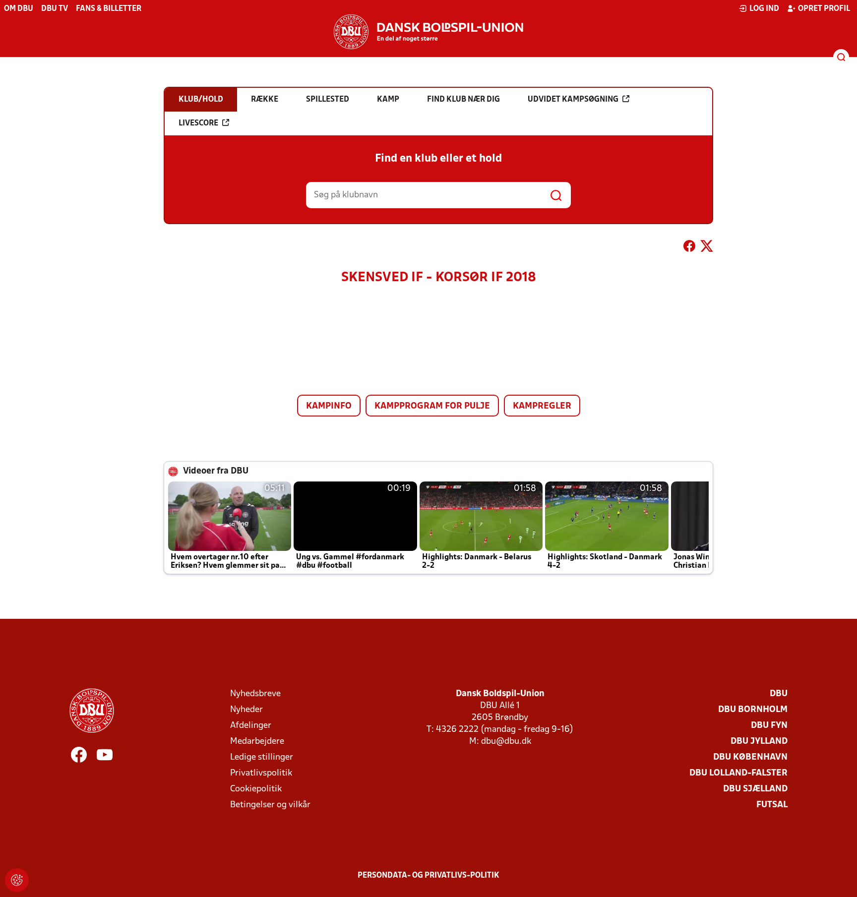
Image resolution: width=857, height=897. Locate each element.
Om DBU (18, 8)
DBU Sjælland (755, 789)
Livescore (198, 123)
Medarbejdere (257, 741)
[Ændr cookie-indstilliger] (17, 880)
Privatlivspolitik (261, 773)
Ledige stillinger (261, 757)
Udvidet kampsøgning (573, 99)
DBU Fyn (769, 725)
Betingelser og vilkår (270, 805)
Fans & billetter (108, 8)
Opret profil (824, 8)
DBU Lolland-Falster (738, 773)
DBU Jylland (759, 741)
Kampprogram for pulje (432, 406)
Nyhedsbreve (255, 694)
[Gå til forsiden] (428, 31)
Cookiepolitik (256, 789)
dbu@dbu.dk (506, 741)
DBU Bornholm (753, 710)
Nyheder (246, 710)
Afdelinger (250, 725)
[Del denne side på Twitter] (706, 248)
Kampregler (542, 406)
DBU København (750, 757)
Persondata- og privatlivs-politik (428, 875)
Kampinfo (329, 406)
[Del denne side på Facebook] (689, 248)
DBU (779, 694)
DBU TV (54, 8)
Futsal (772, 805)
